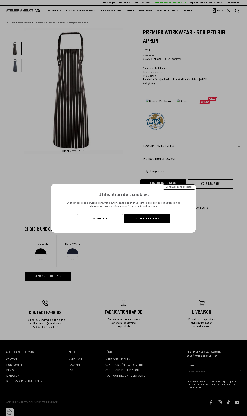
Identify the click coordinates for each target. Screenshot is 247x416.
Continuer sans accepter (179, 186)
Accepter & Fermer (147, 218)
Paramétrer (99, 218)
